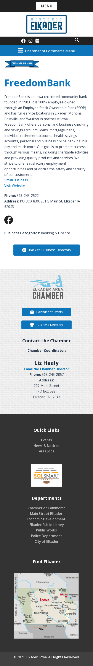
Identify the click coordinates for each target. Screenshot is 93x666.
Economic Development (46, 519)
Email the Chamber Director (46, 369)
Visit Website (14, 185)
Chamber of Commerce (47, 508)
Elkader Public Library (46, 524)
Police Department (46, 535)
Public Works (46, 530)
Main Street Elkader (46, 513)
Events (46, 440)
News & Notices (46, 445)
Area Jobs (46, 451)
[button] (77, 40)
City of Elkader (46, 541)
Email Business (16, 180)
